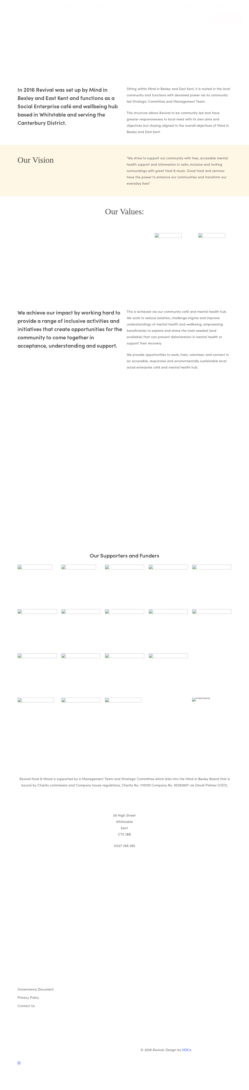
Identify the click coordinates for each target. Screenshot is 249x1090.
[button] (124, 1087)
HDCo (186, 1049)
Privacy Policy (28, 997)
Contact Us (26, 1005)
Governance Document (36, 989)
